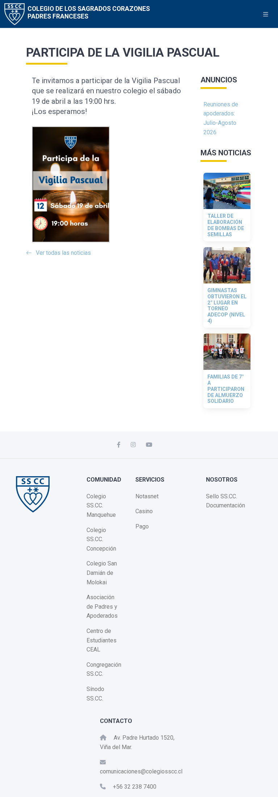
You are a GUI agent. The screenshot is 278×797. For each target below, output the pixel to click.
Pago (142, 526)
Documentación (225, 505)
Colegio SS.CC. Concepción (101, 539)
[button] (110, 161)
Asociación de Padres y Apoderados (102, 606)
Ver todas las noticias (63, 252)
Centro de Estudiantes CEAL (102, 640)
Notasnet (147, 496)
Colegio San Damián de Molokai (102, 572)
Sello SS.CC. (221, 496)
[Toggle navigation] (266, 14)
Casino (144, 511)
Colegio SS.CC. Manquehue (101, 505)
